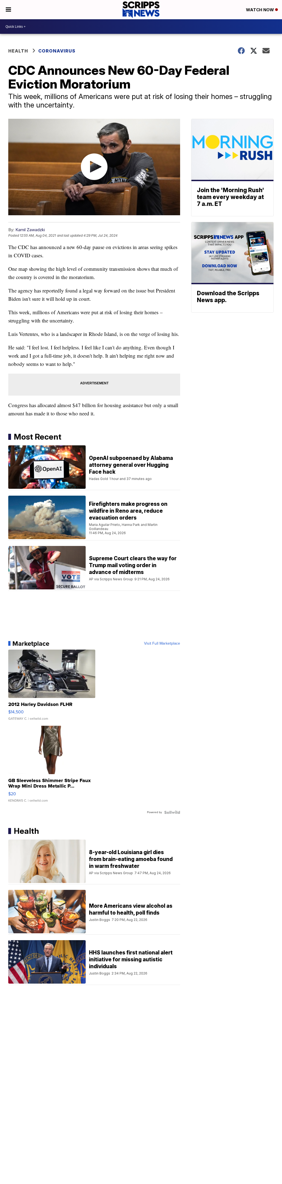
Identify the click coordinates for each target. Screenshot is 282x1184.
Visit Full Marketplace (162, 643)
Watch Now (260, 9)
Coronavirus (56, 51)
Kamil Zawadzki (30, 229)
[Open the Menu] (8, 9)
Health (18, 51)
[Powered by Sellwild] (172, 812)
